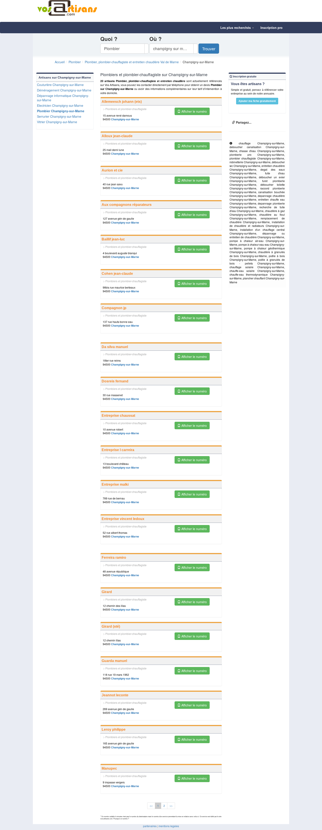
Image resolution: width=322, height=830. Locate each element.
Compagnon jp (114, 308)
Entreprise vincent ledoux (123, 519)
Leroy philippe (114, 729)
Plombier (75, 62)
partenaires (150, 826)
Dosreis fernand (115, 381)
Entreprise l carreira (118, 450)
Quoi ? (108, 38)
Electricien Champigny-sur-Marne (60, 105)
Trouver (208, 48)
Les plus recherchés (236, 27)
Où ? (155, 38)
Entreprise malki (115, 484)
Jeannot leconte (115, 695)
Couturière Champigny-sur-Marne (60, 84)
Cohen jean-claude (117, 273)
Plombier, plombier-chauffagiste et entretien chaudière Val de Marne (132, 62)
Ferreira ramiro (114, 557)
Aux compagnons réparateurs (127, 205)
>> (171, 805)
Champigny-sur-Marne (125, 119)
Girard (107, 592)
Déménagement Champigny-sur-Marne (64, 90)
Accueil (60, 62)
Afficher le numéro (193, 111)
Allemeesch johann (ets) (122, 101)
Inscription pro (271, 27)
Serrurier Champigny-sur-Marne (59, 116)
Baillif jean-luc (113, 239)
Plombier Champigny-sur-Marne (60, 111)
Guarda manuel (114, 661)
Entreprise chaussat (118, 415)
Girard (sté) (111, 626)
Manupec (109, 768)
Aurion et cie (112, 170)
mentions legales (169, 826)
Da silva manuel (115, 347)
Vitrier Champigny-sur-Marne (57, 122)
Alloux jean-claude (117, 136)
